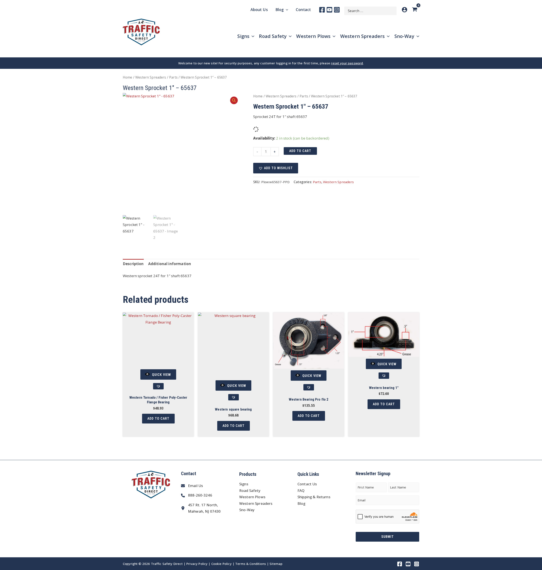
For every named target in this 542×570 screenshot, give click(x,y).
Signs (243, 483)
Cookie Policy (221, 564)
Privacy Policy (196, 564)
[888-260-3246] (196, 495)
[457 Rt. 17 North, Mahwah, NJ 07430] (201, 508)
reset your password (347, 63)
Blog (301, 503)
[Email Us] (192, 486)
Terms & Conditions (250, 564)
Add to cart (300, 151)
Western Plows (252, 496)
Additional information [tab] (169, 263)
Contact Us (307, 483)
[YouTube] (329, 10)
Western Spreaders (150, 77)
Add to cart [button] (158, 418)
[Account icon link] (404, 9)
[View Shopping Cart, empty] (415, 9)
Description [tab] (133, 263)
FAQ (300, 490)
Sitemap (276, 564)
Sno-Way (246, 509)
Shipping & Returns (313, 496)
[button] (234, 100)
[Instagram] (337, 10)
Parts (173, 77)
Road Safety (250, 490)
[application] (286, 9)
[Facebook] (322, 10)
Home (127, 77)
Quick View (161, 375)
